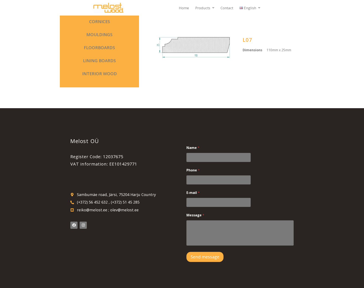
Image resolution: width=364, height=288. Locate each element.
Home (184, 7)
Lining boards (99, 60)
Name (192, 148)
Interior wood (99, 73)
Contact (227, 7)
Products (202, 7)
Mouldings (99, 34)
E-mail (193, 193)
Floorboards (99, 47)
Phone (193, 170)
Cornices (99, 21)
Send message (205, 257)
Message (195, 215)
